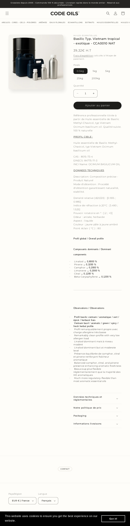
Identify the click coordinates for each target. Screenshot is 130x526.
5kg (107, 71)
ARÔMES (43, 22)
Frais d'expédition (83, 55)
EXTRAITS (89, 22)
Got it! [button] (113, 518)
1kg (95, 71)
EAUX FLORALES (57, 22)
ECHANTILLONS (75, 22)
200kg (96, 78)
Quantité (78, 85)
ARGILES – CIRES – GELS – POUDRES (19, 22)
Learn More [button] (24, 520)
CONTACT (64, 469)
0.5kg (80, 71)
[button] (7, 13)
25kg (80, 78)
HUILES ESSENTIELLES (107, 22)
